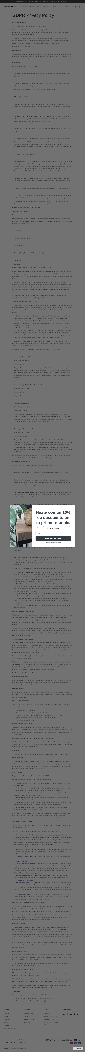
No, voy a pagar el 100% (53, 542)
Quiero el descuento (53, 538)
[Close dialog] (72, 507)
